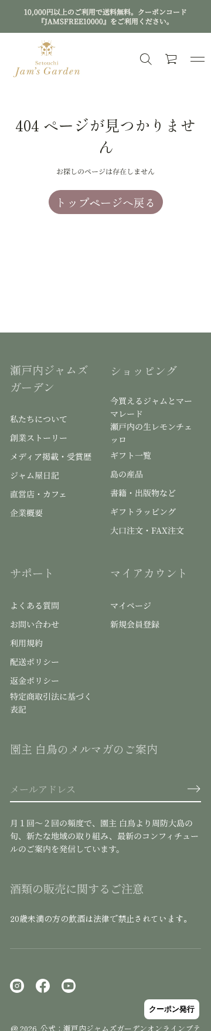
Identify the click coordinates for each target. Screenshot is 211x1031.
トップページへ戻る (106, 202)
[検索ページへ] (146, 59)
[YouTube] (68, 986)
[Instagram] (17, 986)
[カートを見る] (172, 59)
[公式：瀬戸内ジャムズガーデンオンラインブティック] (46, 59)
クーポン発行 (172, 1009)
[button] (172, 59)
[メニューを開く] (197, 59)
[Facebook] (43, 986)
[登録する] (194, 789)
